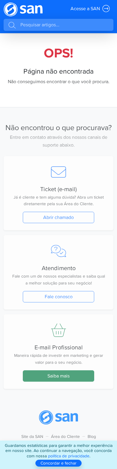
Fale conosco (59, 296)
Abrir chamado (58, 217)
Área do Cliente (65, 436)
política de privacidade (68, 456)
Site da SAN (32, 436)
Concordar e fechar (58, 463)
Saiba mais (58, 375)
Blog (92, 436)
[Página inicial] (23, 9)
